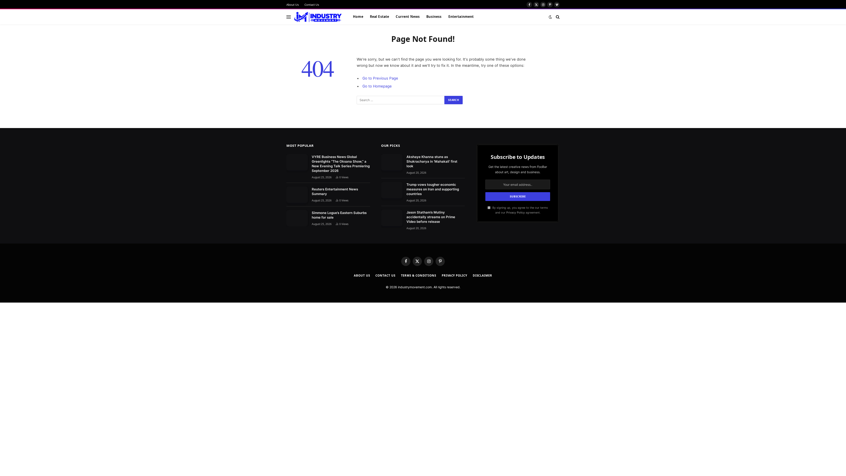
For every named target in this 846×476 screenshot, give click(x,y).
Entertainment (461, 16)
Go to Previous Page (380, 78)
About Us (292, 5)
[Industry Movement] (318, 17)
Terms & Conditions (418, 275)
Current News (408, 16)
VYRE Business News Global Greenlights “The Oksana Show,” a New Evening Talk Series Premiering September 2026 (341, 164)
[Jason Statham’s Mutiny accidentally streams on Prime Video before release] (392, 218)
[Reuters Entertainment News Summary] (297, 194)
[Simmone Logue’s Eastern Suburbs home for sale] (297, 218)
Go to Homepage (377, 86)
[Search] (557, 17)
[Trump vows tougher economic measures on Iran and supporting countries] (392, 190)
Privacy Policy (515, 212)
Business (434, 16)
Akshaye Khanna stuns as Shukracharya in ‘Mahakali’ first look (431, 161)
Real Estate (379, 16)
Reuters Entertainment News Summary (335, 191)
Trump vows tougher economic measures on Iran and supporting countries (432, 189)
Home (358, 16)
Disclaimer (482, 275)
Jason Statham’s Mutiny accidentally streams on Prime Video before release (430, 217)
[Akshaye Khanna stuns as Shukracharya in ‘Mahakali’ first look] (392, 162)
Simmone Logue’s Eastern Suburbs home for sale (339, 215)
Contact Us (311, 5)
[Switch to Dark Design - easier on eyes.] (550, 17)
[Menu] (288, 17)
